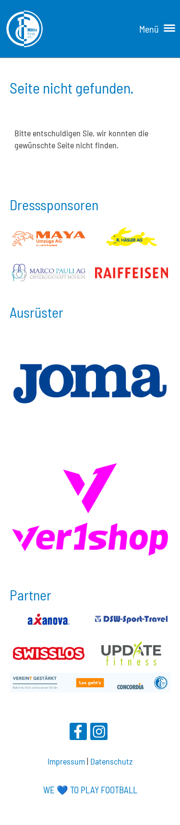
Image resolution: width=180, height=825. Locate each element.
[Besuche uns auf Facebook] (78, 733)
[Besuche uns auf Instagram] (99, 733)
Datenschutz (111, 761)
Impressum (66, 761)
